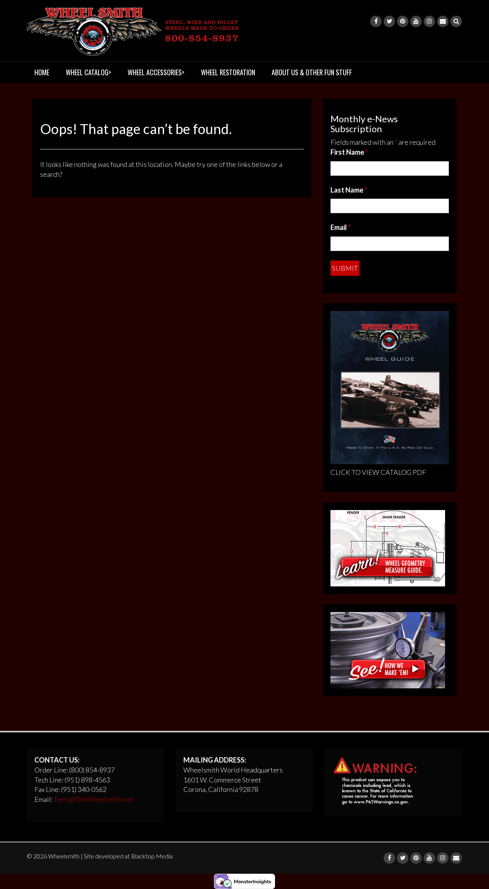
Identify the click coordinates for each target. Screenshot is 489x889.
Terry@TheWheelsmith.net (93, 799)
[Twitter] (389, 21)
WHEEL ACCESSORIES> (156, 72)
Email (340, 227)
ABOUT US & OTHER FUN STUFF (312, 72)
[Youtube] (416, 21)
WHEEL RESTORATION (228, 72)
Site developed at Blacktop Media (128, 856)
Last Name (348, 190)
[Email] (443, 21)
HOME (41, 72)
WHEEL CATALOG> (88, 72)
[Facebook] (376, 21)
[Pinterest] (402, 21)
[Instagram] (429, 21)
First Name (349, 152)
